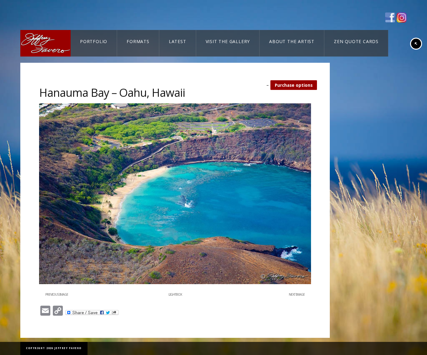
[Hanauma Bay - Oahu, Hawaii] (175, 283)
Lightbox (175, 295)
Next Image (297, 295)
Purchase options (294, 85)
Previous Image (56, 295)
